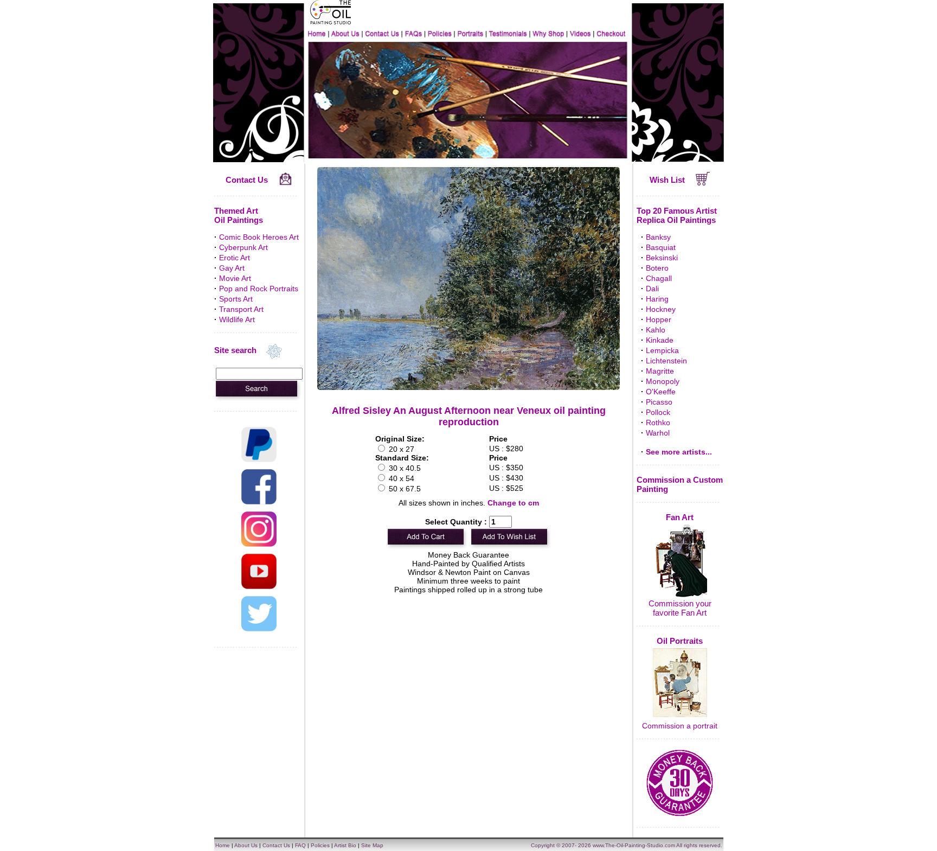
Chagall (659, 278)
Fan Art (680, 517)
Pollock (658, 412)
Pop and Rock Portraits (258, 288)
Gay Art (232, 268)
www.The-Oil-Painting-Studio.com (634, 845)
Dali (652, 288)
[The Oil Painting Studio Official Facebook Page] (259, 501)
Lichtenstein (666, 360)
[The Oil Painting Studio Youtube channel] (259, 586)
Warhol (658, 432)
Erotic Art (234, 257)
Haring (657, 299)
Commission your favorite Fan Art (680, 608)
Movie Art (235, 278)
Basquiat (661, 247)
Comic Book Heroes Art (259, 237)
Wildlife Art (237, 319)
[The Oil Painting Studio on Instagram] (259, 544)
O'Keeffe (661, 391)
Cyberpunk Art (243, 247)
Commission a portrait (679, 725)
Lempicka (662, 350)
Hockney (661, 309)
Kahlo (655, 329)
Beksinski (662, 257)
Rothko (658, 422)
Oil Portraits (680, 640)
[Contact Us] (285, 182)
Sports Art (236, 299)
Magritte (660, 371)
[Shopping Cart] (703, 182)
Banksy (658, 237)
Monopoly (662, 381)
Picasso (659, 402)
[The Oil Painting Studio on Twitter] (259, 628)
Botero (657, 268)
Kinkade (659, 340)
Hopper (658, 319)
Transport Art (241, 309)
